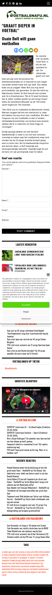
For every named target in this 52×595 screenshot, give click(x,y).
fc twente (31, 557)
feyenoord (5, 560)
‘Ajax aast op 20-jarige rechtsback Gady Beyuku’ (25, 330)
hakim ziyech (25, 560)
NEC (42, 566)
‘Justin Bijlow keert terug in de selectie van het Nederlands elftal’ (27, 483)
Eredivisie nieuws (27, 324)
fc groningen (22, 557)
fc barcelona (12, 557)
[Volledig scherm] (47, 411)
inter (32, 560)
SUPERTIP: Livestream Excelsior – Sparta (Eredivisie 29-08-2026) (27, 434)
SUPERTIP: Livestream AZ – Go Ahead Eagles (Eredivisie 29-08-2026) (28, 428)
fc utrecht (39, 557)
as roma (27, 552)
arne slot (15, 552)
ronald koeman (43, 569)
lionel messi (20, 563)
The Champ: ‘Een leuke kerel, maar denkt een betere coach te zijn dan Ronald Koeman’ (27, 473)
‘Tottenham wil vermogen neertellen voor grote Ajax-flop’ (27, 492)
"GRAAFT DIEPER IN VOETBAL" (18, 28)
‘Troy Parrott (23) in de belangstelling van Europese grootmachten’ (25, 509)
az (3, 554)
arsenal (21, 552)
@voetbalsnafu (11, 368)
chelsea (29, 554)
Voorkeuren (26, 319)
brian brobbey (21, 554)
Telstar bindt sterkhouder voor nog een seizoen (28, 501)
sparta (4, 572)
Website (5, 220)
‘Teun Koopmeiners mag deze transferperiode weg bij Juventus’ (27, 335)
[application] (26, 400)
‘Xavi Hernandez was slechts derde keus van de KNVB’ (27, 528)
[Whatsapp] (26, 50)
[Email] (31, 50)
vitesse (15, 572)
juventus (5, 563)
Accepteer (26, 305)
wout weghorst (32, 572)
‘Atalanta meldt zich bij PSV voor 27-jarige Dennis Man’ (28, 536)
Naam (5, 200)
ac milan (5, 552)
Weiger (26, 312)
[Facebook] (16, 50)
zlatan (4, 575)
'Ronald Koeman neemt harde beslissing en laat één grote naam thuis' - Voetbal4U (27, 469)
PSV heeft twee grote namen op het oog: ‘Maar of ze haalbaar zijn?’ (27, 451)
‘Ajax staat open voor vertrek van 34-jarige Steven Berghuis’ (26, 341)
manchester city (37, 563)
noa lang (18, 569)
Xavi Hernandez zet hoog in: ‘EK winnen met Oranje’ (26, 525)
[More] (36, 50)
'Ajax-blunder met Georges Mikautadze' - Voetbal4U (27, 487)
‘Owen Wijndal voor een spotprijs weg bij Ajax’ (24, 531)
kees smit (12, 563)
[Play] (5, 411)
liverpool (28, 563)
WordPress (30, 591)
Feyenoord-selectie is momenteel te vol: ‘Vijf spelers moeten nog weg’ (27, 446)
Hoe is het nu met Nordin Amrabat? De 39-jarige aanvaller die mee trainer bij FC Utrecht (26, 352)
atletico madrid (44, 552)
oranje (23, 569)
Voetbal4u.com (27, 420)
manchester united (9, 566)
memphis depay (35, 566)
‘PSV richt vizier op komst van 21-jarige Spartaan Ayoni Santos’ (28, 346)
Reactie (6, 169)
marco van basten (22, 566)
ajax (9, 552)
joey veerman (39, 560)
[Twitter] (21, 50)
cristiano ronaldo (39, 554)
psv (28, 569)
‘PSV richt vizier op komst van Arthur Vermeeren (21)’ (27, 534)
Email (5, 210)
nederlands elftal (8, 569)
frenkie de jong (15, 560)
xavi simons (42, 572)
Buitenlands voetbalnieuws (27, 518)
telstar (9, 572)
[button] (48, 274)
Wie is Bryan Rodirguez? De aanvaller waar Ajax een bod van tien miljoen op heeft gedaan (28, 440)
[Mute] (43, 411)
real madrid (33, 569)
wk (25, 572)
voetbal (21, 572)
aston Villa (34, 552)
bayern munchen (10, 554)
